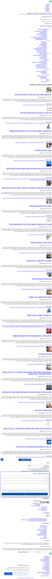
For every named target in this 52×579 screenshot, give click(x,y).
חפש (48, 463)
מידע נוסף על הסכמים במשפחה (40, 38)
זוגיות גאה (32, 123)
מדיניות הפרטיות (43, 538)
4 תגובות (16, 142)
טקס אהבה (44, 46)
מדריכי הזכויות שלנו (36, 503)
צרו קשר (47, 80)
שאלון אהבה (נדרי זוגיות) (41, 47)
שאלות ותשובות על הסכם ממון (43, 572)
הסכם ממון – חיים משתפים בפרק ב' (39, 55)
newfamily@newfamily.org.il (45, 25)
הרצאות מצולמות (43, 78)
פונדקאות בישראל (45, 567)
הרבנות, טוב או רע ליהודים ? (43, 150)
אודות (48, 69)
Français (47, 11)
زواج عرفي (46, 7)
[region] (16, 569)
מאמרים (42, 142)
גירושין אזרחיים (46, 563)
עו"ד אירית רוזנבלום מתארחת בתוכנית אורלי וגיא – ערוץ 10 (33, 446)
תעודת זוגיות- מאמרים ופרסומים (40, 48)
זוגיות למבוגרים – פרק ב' (44, 53)
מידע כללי (19, 178)
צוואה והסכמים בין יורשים (41, 34)
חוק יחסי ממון (31, 307)
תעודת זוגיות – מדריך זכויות (41, 49)
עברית (47, 4)
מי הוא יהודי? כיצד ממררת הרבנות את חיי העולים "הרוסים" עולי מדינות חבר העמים (26, 188)
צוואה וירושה (46, 59)
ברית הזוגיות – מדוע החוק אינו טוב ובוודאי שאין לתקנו (35, 112)
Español (47, 9)
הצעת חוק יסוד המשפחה (41, 75)
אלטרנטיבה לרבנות (42, 45)
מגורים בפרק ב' (43, 58)
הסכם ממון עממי (43, 32)
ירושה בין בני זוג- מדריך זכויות (40, 65)
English (47, 5)
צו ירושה (47, 564)
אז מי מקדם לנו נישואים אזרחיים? (41, 279)
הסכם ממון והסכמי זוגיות (39, 271)
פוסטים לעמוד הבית (23, 142)
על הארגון (44, 70)
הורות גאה (47, 570)
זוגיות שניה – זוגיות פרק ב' (41, 50)
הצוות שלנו (47, 562)
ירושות (8, 325)
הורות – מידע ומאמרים (42, 509)
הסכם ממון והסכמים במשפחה (43, 29)
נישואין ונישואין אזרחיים (30, 160)
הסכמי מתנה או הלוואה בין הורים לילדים (38, 37)
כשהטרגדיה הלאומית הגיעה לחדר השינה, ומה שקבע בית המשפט (33, 519)
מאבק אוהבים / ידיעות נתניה (43, 410)
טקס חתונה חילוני (45, 565)
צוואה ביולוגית (33, 252)
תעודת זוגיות (13, 123)
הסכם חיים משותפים (42, 33)
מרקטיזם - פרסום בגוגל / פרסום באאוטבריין (26, 577)
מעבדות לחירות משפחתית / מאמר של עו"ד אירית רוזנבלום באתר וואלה (30, 224)
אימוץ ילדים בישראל (45, 560)
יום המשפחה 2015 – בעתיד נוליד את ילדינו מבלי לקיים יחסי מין (33, 94)
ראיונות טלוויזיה (43, 77)
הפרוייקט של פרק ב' (42, 54)
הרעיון (48, 74)
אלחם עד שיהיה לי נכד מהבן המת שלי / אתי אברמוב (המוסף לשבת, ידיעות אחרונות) (26, 392)
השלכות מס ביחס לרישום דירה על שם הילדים (37, 520)
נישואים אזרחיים (43, 43)
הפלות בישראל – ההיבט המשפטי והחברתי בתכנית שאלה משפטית (31, 335)
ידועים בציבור (43, 42)
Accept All (8, 573)
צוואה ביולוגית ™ (43, 63)
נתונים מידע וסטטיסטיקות (41, 534)
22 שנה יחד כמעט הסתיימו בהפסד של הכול (38, 518)
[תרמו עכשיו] (24, 460)
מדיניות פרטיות (43, 81)
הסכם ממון (44, 30)
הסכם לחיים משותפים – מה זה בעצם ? (40, 297)
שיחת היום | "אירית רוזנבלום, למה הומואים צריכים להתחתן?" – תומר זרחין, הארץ (27, 428)
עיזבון (48, 571)
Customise (24, 573)
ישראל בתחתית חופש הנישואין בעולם (40, 206)
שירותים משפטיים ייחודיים (41, 71)
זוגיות (48, 40)
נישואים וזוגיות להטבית (44, 559)
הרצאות (47, 513)
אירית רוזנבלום (43, 72)
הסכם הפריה (43, 35)
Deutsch (47, 6)
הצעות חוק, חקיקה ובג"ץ (39, 123)
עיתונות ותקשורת (31, 104)
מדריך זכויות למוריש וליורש (41, 66)
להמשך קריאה (48, 103)
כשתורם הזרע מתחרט (44, 354)
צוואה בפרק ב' (43, 56)
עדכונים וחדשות (27, 123)
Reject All (16, 573)
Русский (47, 8)
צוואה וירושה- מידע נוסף (41, 67)
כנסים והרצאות (43, 531)
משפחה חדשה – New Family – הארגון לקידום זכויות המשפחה (39, 13)
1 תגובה (4, 198)
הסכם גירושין (46, 566)
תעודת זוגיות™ (43, 41)
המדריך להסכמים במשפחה (41, 39)
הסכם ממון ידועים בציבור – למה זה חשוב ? (38, 260)
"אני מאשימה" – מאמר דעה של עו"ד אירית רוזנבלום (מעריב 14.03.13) (30, 131)
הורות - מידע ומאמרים (40, 325)
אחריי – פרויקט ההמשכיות (41, 64)
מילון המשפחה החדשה (42, 533)
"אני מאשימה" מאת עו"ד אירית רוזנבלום (39, 315)
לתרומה (47, 79)
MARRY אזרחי (43, 532)
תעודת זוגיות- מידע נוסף (41, 51)
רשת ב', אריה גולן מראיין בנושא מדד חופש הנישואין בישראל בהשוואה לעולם (28, 168)
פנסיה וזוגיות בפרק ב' (42, 57)
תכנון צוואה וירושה (42, 61)
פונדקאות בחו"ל (46, 568)
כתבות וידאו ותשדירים (40, 104)
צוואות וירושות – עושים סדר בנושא (41, 242)
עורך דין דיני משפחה (45, 575)
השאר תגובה (25, 104)
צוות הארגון (44, 73)
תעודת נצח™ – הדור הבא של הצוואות (39, 62)
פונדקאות (30, 326)
